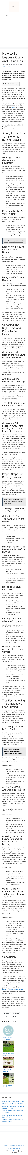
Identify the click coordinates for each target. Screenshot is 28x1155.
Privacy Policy (20, 1145)
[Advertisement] (14, 33)
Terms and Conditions (14, 1148)
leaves (13, 107)
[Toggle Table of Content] (16, 84)
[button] (24, 16)
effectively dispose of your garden (12, 989)
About (5, 1145)
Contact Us (12, 1145)
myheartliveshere (13, 1151)
